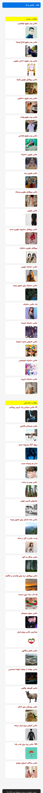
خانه (37, 5)
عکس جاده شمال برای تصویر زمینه (23, 519)
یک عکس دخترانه (30, 304)
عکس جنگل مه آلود (29, 557)
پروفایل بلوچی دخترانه (28, 248)
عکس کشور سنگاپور (29, 650)
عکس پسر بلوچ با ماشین (27, 98)
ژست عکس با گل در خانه (27, 538)
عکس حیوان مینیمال (29, 613)
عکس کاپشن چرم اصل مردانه (25, 725)
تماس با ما (30, 5)
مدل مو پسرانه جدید (29, 463)
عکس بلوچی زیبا (30, 173)
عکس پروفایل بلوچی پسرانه (26, 191)
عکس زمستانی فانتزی (28, 426)
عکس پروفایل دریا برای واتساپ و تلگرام (21, 575)
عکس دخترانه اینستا (29, 322)
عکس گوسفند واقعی (29, 688)
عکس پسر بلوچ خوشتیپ (27, 23)
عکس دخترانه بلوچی (29, 266)
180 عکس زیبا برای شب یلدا (26, 744)
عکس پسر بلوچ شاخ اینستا (26, 42)
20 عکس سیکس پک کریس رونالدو (23, 407)
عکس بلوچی (32, 210)
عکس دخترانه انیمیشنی (28, 360)
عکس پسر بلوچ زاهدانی (28, 135)
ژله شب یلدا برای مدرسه (27, 594)
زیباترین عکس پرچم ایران (27, 631)
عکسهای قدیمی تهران (29, 500)
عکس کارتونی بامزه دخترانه (26, 341)
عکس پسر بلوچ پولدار (28, 117)
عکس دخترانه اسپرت (29, 379)
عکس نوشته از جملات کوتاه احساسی (22, 669)
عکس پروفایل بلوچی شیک (26, 79)
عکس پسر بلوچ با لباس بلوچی (25, 60)
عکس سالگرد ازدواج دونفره (26, 763)
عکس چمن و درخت (29, 482)
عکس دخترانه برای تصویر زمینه (25, 285)
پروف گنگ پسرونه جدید (27, 444)
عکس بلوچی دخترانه (29, 154)
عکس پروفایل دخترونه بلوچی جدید (23, 229)
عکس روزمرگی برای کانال (27, 706)
